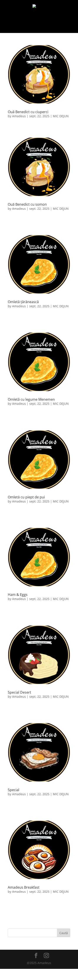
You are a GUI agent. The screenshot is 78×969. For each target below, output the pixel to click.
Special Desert (19, 692)
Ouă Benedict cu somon (27, 204)
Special (13, 789)
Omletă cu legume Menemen (31, 399)
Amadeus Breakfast (23, 887)
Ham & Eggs (18, 594)
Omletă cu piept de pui (26, 497)
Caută (63, 933)
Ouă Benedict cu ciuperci (28, 111)
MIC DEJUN (61, 116)
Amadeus (19, 116)
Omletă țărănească (23, 301)
